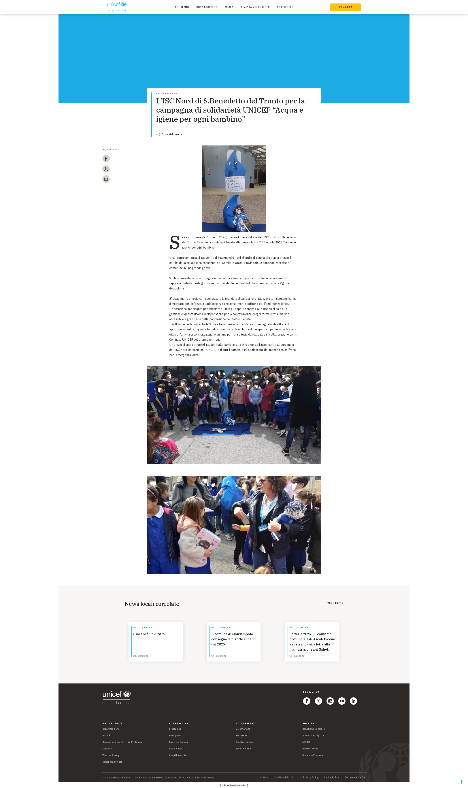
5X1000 (306, 742)
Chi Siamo (182, 7)
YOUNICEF (241, 735)
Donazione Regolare (313, 729)
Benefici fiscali (310, 748)
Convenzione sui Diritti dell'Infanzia (122, 742)
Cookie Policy (331, 777)
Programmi (175, 729)
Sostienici (285, 7)
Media (229, 7)
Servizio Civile (243, 748)
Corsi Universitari (178, 755)
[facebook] (106, 159)
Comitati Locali (244, 742)
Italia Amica (176, 748)
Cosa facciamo (207, 7)
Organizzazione (111, 729)
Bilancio (106, 735)
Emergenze (175, 735)
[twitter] (106, 169)
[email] (106, 179)
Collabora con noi (112, 761)
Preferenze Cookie (355, 777)
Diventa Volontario (255, 7)
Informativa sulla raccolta (234, 785)
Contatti (107, 748)
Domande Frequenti (313, 755)
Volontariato (243, 729)
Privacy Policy (310, 777)
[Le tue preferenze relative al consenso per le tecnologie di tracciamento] (461, 781)
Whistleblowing (110, 755)
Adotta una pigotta (313, 735)
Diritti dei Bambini (178, 742)
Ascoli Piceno (166, 93)
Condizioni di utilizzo (285, 777)
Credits (264, 777)
